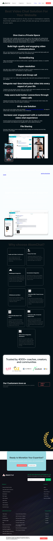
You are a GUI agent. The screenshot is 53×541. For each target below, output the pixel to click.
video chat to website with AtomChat (35, 109)
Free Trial (48, 3)
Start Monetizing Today (21, 465)
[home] (6, 3)
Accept (44, 538)
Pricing (35, 3)
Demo (40, 3)
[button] (14, 3)
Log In (43, 3)
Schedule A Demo (32, 465)
